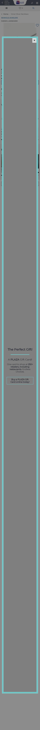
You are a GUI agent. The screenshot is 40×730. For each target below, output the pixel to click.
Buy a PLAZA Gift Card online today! (20, 380)
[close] (34, 40)
